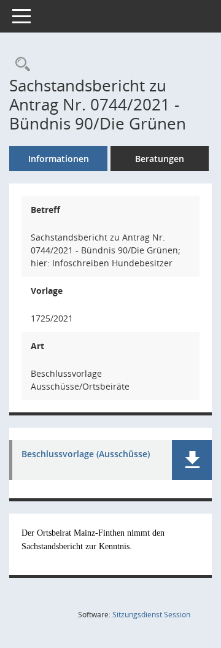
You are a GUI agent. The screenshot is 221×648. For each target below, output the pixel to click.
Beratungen (159, 158)
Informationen (58, 158)
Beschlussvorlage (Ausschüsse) (85, 454)
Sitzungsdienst (151, 614)
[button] (192, 460)
